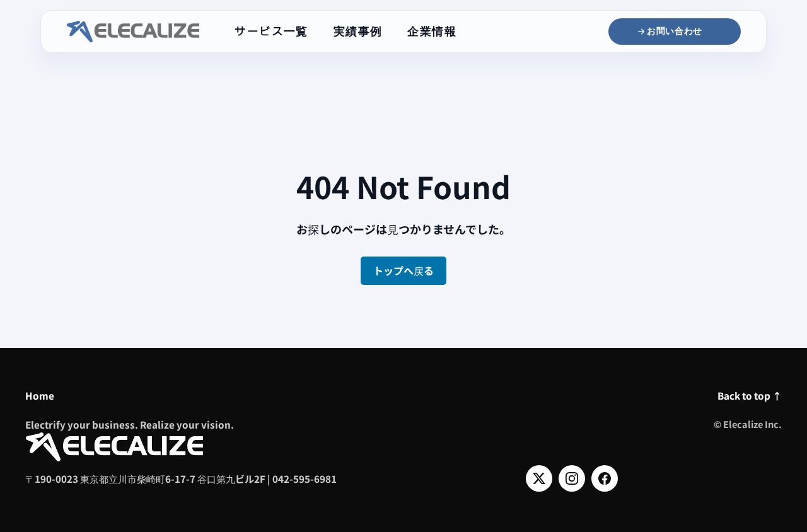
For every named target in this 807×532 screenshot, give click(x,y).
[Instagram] (572, 478)
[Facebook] (604, 478)
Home (39, 395)
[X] (539, 478)
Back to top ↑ (749, 395)
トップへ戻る (403, 270)
